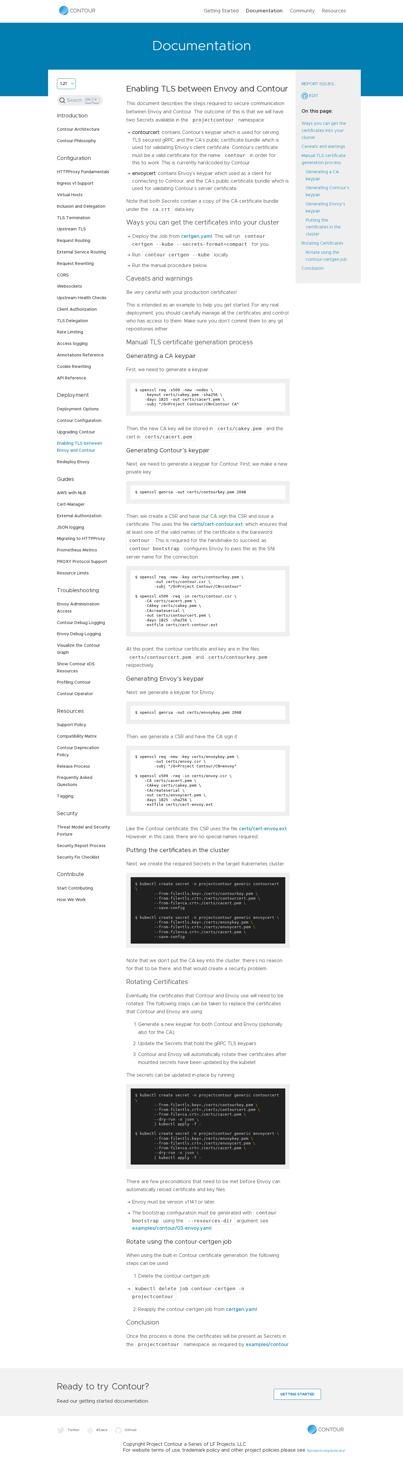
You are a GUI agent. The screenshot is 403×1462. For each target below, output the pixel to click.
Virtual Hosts (70, 195)
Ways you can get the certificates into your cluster (324, 131)
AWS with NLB (71, 493)
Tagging (65, 796)
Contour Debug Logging (81, 623)
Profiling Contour (74, 682)
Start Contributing (75, 888)
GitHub (130, 1430)
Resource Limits (73, 573)
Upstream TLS (71, 229)
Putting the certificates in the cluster (323, 227)
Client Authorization (77, 309)
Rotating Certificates (322, 243)
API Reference (71, 378)
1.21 (63, 84)
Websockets (69, 286)
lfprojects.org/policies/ (326, 1450)
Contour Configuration (79, 421)
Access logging (72, 344)
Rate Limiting (70, 332)
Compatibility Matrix (77, 736)
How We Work (71, 900)
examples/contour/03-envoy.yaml (172, 1228)
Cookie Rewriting (74, 367)
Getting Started (221, 11)
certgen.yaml (196, 236)
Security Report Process (81, 846)
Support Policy (71, 725)
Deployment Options (78, 409)
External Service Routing (81, 252)
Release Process (73, 766)
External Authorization (79, 516)
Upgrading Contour (76, 432)
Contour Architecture (78, 129)
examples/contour (267, 1344)
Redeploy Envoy (73, 462)
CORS (63, 275)
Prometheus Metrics (77, 550)
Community (302, 11)
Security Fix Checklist (78, 857)
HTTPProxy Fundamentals (83, 172)
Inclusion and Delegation (81, 206)
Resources (334, 11)
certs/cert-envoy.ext (263, 828)
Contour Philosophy (76, 141)
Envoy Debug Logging (79, 634)
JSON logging (70, 527)
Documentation (264, 11)
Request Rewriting (75, 264)
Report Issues (318, 84)
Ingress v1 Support (75, 183)
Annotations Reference (80, 355)
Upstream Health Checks (82, 298)
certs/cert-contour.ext (217, 524)
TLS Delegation (72, 321)
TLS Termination (73, 218)
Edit (313, 96)
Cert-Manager (71, 504)
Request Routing (73, 241)
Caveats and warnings (323, 147)
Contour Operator (75, 694)
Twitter (74, 1430)
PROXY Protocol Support (82, 562)
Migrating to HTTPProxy (81, 539)
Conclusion (313, 268)
